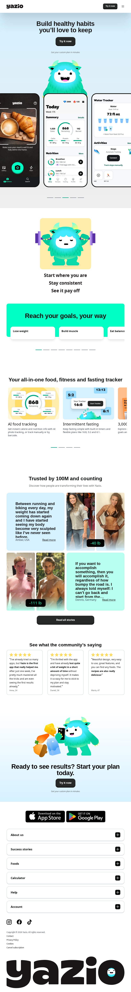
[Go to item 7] (84, 349)
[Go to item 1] (50, 197)
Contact (10, 936)
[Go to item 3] (65, 197)
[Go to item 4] (73, 197)
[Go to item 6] (77, 349)
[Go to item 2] (58, 197)
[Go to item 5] (81, 197)
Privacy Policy (13, 940)
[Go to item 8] (92, 349)
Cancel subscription (15, 947)
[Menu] (123, 6)
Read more (49, 540)
